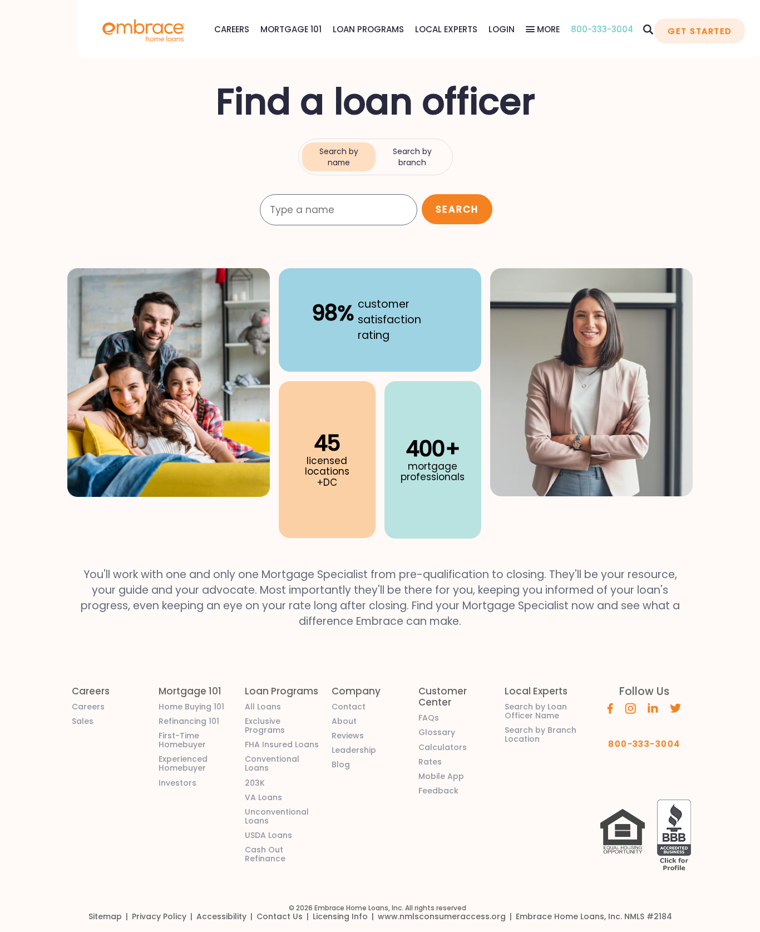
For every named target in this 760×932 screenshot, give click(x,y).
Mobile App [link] (441, 776)
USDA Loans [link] (268, 835)
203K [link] (255, 782)
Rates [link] (430, 761)
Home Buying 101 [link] (191, 706)
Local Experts (446, 29)
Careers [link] (88, 706)
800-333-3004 (602, 29)
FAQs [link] (428, 717)
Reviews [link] (348, 735)
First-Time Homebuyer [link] (182, 740)
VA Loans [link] (263, 797)
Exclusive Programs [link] (265, 726)
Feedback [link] (438, 790)
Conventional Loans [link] (272, 763)
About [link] (344, 721)
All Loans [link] (263, 706)
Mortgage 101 (291, 29)
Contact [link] (349, 706)
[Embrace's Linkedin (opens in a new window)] (653, 707)
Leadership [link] (354, 750)
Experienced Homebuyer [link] (183, 763)
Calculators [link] (442, 747)
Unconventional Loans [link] (277, 816)
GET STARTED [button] (699, 31)
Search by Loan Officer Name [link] (536, 711)
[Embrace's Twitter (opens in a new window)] (676, 707)
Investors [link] (177, 782)
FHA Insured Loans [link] (282, 744)
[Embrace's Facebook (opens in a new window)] (610, 707)
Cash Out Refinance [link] (265, 854)
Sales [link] (82, 721)
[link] (143, 29)
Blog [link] (341, 764)
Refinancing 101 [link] (189, 721)
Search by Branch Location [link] (540, 734)
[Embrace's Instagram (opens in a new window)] (630, 707)
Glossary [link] (436, 732)
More (547, 29)
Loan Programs (368, 29)
